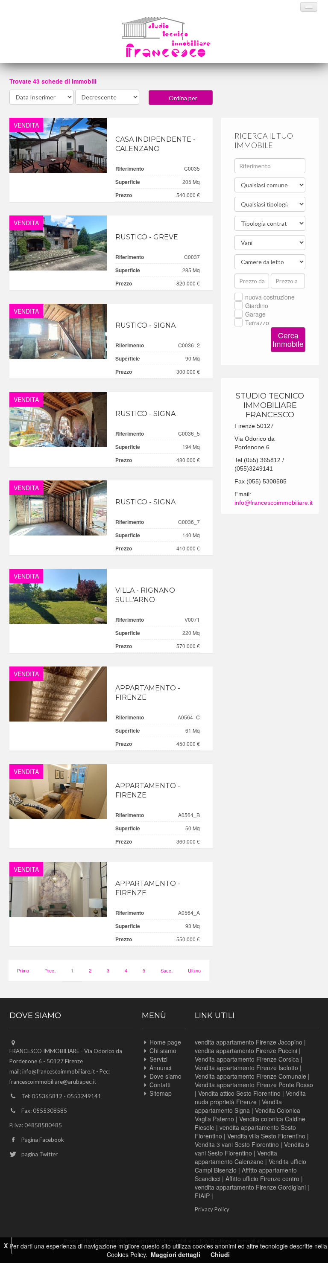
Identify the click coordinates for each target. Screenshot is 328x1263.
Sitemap (160, 1093)
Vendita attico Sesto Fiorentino (239, 1093)
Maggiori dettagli (175, 1254)
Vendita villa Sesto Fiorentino (266, 1136)
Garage (255, 314)
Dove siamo (165, 1076)
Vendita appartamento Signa (238, 1106)
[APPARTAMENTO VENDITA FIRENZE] (58, 694)
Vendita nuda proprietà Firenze (250, 1097)
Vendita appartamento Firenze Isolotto (246, 1067)
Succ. (167, 970)
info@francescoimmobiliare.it (273, 502)
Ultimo (194, 970)
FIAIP (202, 1195)
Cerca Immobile (288, 339)
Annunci (160, 1067)
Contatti (159, 1084)
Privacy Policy (212, 1209)
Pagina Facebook (42, 1139)
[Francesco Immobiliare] (166, 37)
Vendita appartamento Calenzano (236, 1157)
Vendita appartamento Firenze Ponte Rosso (254, 1084)
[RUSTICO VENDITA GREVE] (58, 243)
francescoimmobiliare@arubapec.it (52, 1081)
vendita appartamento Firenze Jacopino (248, 1042)
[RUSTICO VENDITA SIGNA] (58, 331)
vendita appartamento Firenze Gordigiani (250, 1187)
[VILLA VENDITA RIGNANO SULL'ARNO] (58, 596)
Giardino (256, 305)
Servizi (158, 1059)
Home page (165, 1042)
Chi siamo (162, 1050)
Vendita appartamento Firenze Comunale (250, 1076)
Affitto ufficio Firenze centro (262, 1178)
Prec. (50, 970)
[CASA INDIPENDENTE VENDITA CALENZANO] (58, 145)
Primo (23, 970)
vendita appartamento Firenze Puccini (246, 1050)
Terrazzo (257, 322)
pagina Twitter (39, 1154)
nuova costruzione (270, 297)
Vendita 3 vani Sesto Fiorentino (237, 1144)
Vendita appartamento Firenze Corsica (247, 1059)
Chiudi (220, 1254)
